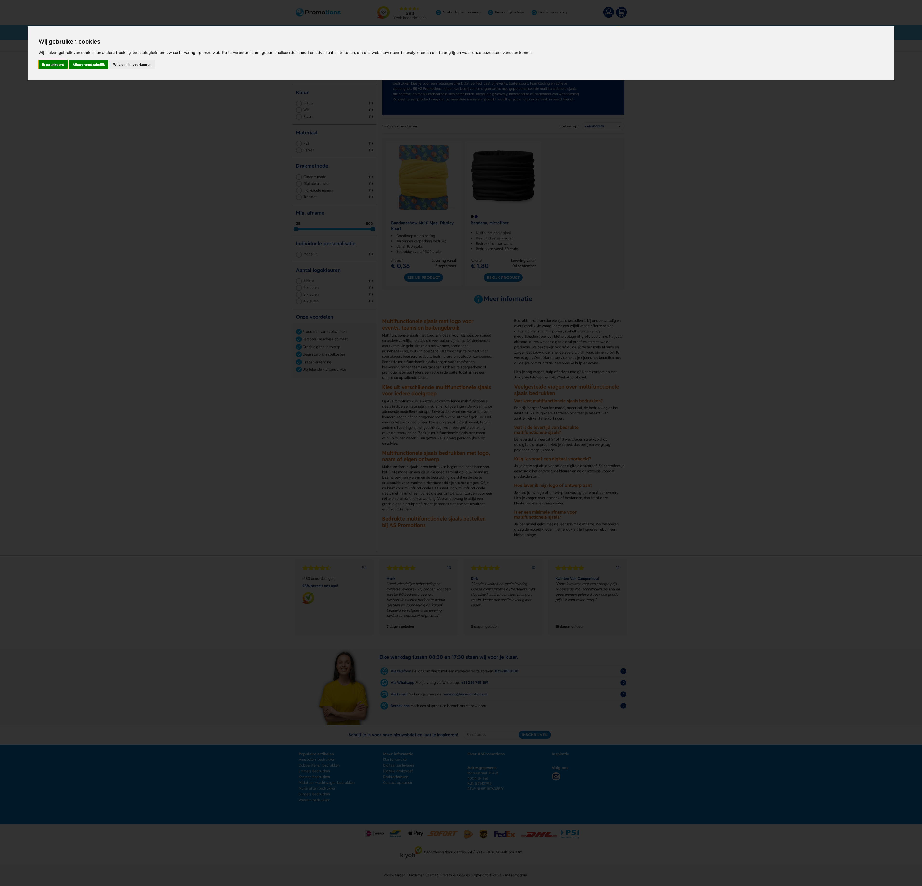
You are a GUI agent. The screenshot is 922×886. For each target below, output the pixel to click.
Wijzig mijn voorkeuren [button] (132, 64)
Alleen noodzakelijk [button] (89, 64)
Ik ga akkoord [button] (53, 64)
